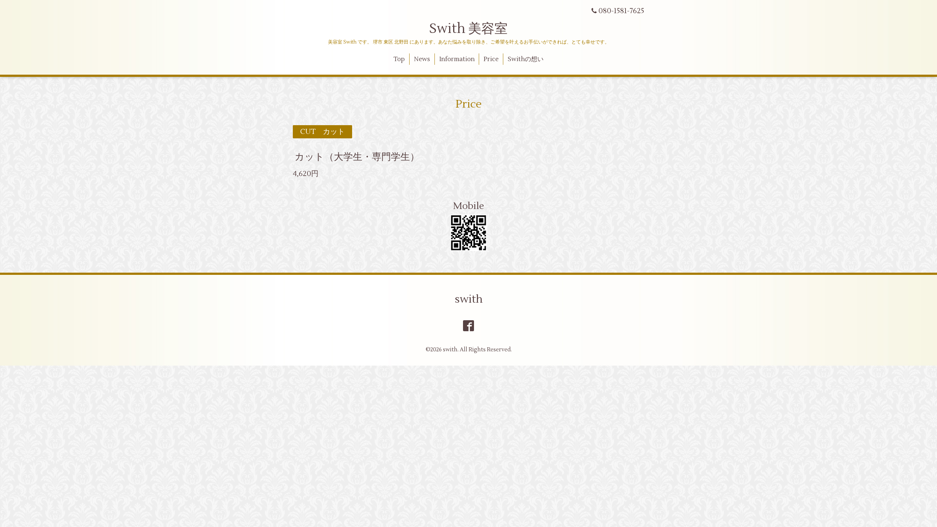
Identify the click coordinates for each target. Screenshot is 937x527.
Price (491, 59)
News (422, 59)
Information (457, 59)
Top (399, 59)
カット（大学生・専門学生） (357, 157)
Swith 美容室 (468, 28)
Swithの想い (526, 59)
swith (469, 299)
